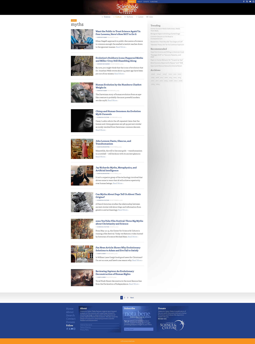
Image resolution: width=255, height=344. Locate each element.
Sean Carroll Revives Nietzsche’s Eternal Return (166, 66)
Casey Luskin (101, 253)
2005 (153, 84)
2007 (175, 81)
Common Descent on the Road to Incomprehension (162, 38)
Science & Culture (103, 117)
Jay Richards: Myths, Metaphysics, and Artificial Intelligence (116, 169)
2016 (166, 77)
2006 (180, 81)
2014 (175, 77)
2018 (157, 77)
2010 (161, 81)
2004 (157, 84)
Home (69, 308)
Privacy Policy (84, 330)
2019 (152, 77)
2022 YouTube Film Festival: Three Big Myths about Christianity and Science (119, 222)
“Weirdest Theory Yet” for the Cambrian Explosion (167, 45)
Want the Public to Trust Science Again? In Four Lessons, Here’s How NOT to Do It (118, 32)
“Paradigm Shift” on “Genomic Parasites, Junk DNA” (166, 56)
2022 (170, 74)
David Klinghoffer (103, 147)
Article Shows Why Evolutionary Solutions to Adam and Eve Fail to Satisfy (118, 249)
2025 (152, 74)
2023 (164, 74)
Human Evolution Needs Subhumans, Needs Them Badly (165, 30)
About (139, 1)
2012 (152, 81)
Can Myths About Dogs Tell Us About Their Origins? (118, 195)
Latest (140, 17)
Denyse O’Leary (102, 37)
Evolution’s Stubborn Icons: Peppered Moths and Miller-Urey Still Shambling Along (119, 59)
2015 (170, 77)
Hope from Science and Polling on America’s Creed (167, 52)
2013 (179, 77)
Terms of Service (85, 327)
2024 (158, 74)
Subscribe (154, 1)
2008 (171, 81)
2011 (157, 81)
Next (132, 298)
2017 (161, 77)
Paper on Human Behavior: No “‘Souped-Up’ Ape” (167, 60)
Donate (146, 1)
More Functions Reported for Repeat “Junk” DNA (167, 63)
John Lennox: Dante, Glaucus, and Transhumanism (113, 142)
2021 (174, 74)
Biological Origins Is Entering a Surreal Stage (165, 34)
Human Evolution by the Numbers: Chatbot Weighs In (118, 86)
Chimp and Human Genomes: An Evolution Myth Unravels (118, 112)
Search (70, 315)
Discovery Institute (128, 341)
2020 (179, 74)
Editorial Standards (86, 325)
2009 (166, 81)
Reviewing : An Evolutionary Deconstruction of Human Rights (115, 272)
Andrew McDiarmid (103, 64)
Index (151, 17)
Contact (71, 318)
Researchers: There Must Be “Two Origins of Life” (167, 42)
